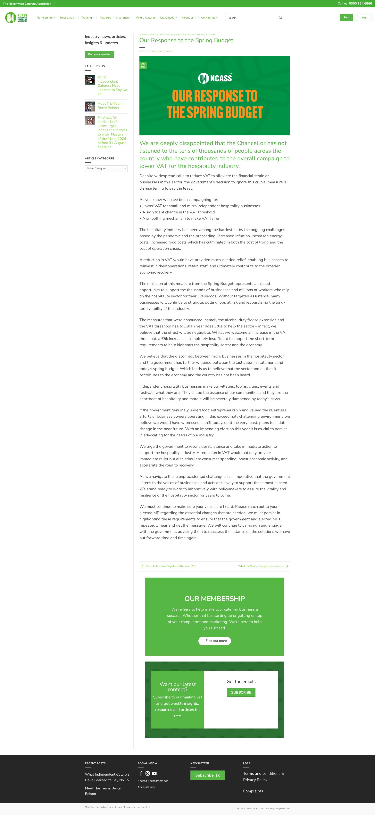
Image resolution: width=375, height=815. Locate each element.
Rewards (105, 18)
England (154, 34)
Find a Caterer (145, 18)
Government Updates (203, 34)
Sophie (169, 51)
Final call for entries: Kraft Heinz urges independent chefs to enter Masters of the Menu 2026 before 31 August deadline (112, 132)
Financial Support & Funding (175, 34)
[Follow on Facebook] (141, 773)
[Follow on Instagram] (148, 773)
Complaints (253, 791)
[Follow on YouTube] (154, 773)
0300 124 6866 (360, 3)
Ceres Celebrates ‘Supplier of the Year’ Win (170, 566)
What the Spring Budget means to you (261, 566)
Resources (67, 18)
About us (188, 18)
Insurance (122, 18)
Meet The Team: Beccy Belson (110, 106)
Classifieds (167, 18)
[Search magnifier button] (280, 17)
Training (86, 18)
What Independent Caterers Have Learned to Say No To (112, 85)
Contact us (208, 18)
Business (144, 34)
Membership (45, 18)
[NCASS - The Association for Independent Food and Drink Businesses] (17, 17)
